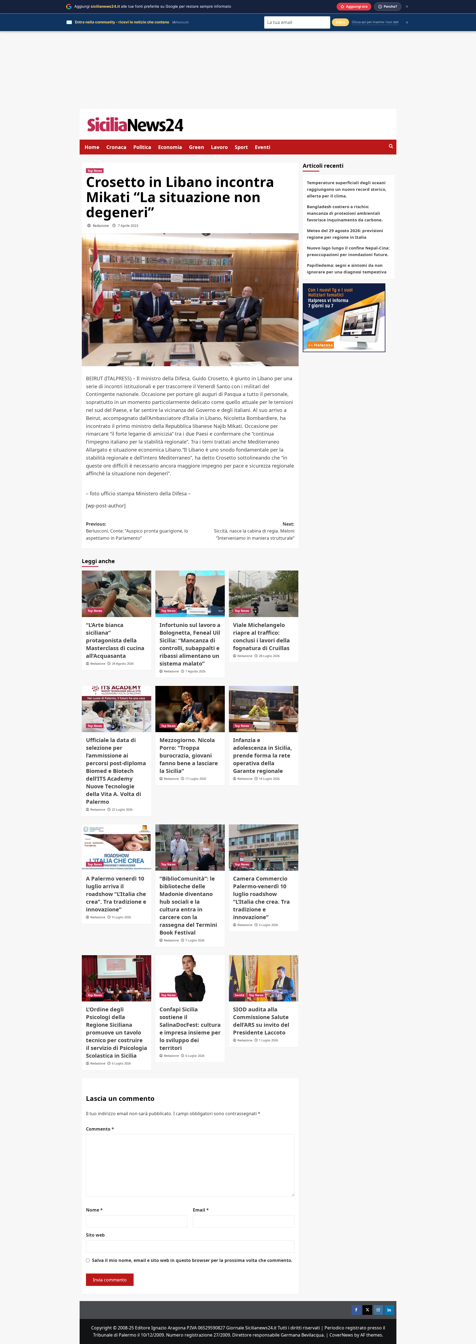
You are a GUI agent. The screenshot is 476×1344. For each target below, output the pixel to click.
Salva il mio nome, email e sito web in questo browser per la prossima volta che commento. (192, 1260)
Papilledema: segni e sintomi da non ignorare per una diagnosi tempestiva (346, 268)
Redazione (101, 225)
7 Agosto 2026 (195, 671)
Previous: (137, 531)
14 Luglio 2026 (269, 778)
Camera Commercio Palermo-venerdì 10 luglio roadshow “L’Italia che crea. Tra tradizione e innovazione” (261, 898)
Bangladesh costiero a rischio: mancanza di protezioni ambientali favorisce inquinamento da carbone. (345, 213)
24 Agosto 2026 (123, 663)
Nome (94, 1210)
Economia (170, 147)
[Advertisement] (238, 70)
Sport (241, 147)
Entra (340, 22)
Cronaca (116, 147)
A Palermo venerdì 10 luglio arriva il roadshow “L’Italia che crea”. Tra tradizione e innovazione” (116, 894)
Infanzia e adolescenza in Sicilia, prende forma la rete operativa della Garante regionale (262, 755)
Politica (142, 147)
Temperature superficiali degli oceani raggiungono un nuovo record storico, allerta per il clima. (346, 189)
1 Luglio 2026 (268, 1040)
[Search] (391, 146)
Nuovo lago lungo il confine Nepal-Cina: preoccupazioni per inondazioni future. (348, 251)
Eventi (262, 147)
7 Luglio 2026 (194, 940)
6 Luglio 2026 (268, 925)
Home (92, 147)
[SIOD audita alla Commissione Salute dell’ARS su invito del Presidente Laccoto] (263, 978)
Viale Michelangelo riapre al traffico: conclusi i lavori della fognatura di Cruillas (261, 636)
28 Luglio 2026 (269, 656)
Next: (254, 531)
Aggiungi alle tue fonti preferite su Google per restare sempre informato (152, 6)
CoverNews (341, 1335)
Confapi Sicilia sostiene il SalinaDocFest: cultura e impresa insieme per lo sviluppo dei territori (190, 1029)
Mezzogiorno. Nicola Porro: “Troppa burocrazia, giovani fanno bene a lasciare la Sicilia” (188, 755)
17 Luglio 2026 (195, 778)
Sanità (239, 995)
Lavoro (219, 147)
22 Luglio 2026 (122, 809)
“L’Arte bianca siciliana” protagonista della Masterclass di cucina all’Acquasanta (115, 640)
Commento (100, 1129)
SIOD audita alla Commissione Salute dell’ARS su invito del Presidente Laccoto (261, 1021)
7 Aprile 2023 (128, 225)
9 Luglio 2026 (121, 917)
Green (196, 147)
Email (201, 1210)
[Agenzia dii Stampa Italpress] (344, 317)
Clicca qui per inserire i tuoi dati (375, 22)
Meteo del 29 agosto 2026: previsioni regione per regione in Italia (345, 234)
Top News (95, 171)
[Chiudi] (407, 6)
